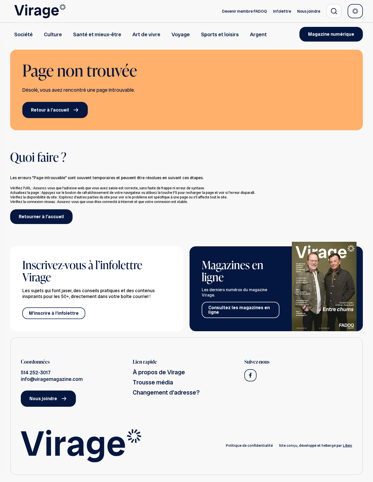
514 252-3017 (36, 372)
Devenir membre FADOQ (244, 11)
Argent (258, 34)
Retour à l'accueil (50, 110)
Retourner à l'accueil (41, 216)
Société (23, 34)
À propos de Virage (159, 372)
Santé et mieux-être (97, 34)
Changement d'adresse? (166, 392)
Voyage (181, 34)
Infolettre (282, 11)
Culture (53, 34)
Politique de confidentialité (249, 445)
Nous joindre (308, 11)
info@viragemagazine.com (52, 379)
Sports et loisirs (220, 34)
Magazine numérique (331, 34)
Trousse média (153, 382)
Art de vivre (146, 34)
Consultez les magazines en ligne (239, 310)
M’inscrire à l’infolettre (54, 313)
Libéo (347, 445)
